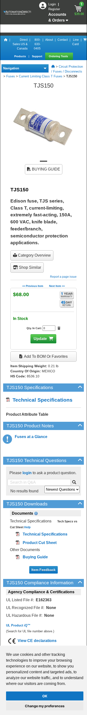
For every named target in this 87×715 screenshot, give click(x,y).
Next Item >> (57, 285)
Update (40, 339)
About (49, 39)
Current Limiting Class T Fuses (40, 76)
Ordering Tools (59, 56)
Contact (63, 39)
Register (54, 9)
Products (20, 56)
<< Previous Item (32, 285)
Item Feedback (43, 570)
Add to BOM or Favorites (45, 356)
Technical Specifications (41, 400)
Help (26, 527)
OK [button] (44, 696)
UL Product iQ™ (18, 625)
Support (37, 56)
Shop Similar (29, 267)
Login (52, 4)
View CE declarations (37, 641)
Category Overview (34, 255)
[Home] (5, 44)
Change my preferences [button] (45, 706)
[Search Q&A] (74, 481)
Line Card (75, 42)
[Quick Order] (85, 44)
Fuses (10, 76)
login (27, 473)
